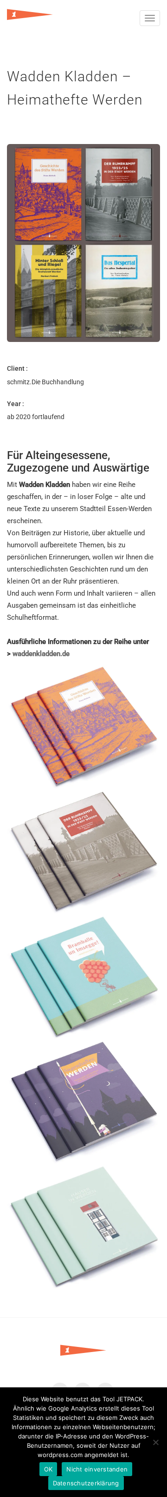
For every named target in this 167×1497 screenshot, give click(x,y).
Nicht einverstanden (97, 1469)
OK (48, 1469)
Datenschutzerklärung (86, 1483)
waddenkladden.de (41, 654)
